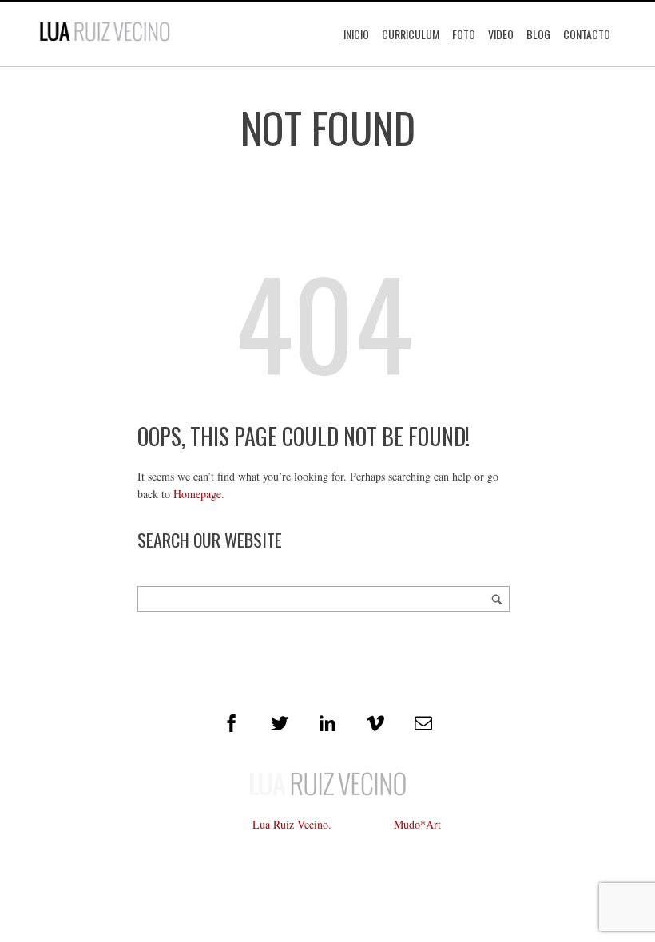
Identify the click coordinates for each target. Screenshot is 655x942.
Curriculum (410, 34)
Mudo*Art (417, 824)
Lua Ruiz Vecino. (291, 824)
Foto (463, 34)
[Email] (423, 723)
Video (501, 34)
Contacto (586, 34)
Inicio (356, 34)
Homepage (197, 493)
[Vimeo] (375, 723)
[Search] (497, 599)
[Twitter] (280, 723)
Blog (538, 34)
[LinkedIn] (327, 723)
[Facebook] (232, 723)
